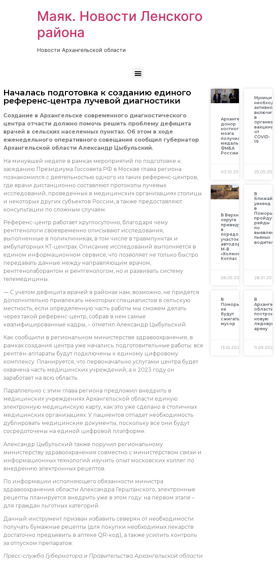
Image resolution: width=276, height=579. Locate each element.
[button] (138, 73)
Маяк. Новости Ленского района (120, 24)
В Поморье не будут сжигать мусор (231, 311)
